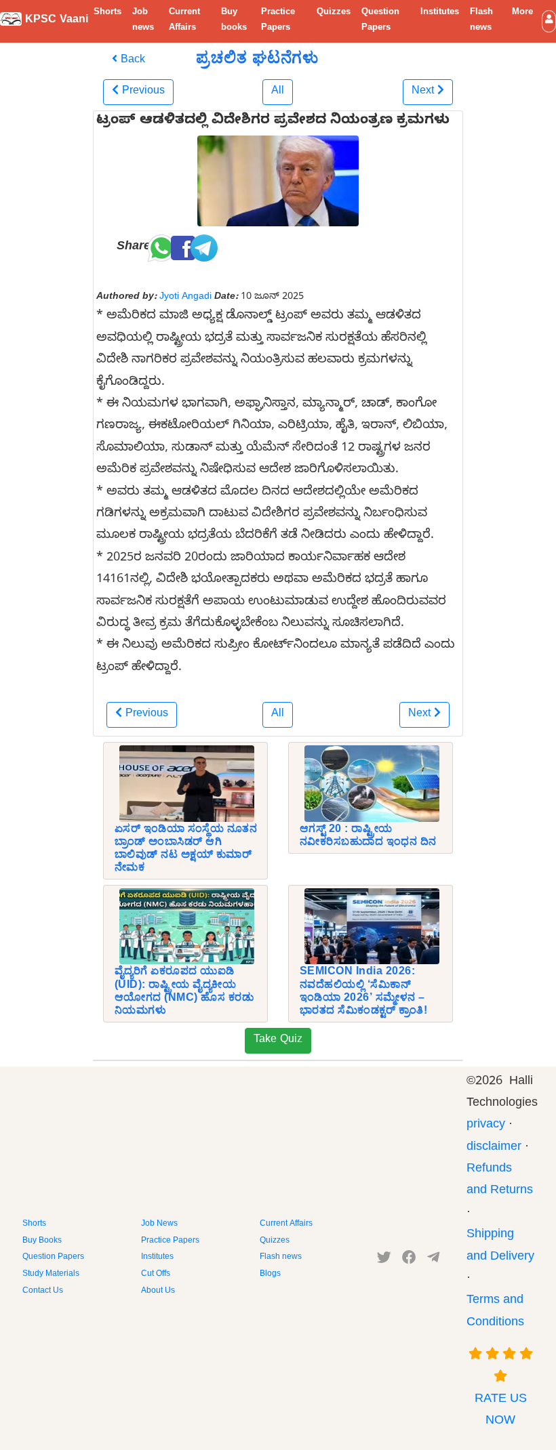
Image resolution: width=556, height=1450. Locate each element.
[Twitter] (384, 1260)
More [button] (522, 13)
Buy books (234, 21)
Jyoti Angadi (185, 297)
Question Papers (380, 21)
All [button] (277, 92)
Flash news (481, 21)
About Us (158, 1291)
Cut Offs (155, 1274)
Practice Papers (278, 21)
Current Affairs (184, 21)
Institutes (439, 13)
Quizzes (334, 13)
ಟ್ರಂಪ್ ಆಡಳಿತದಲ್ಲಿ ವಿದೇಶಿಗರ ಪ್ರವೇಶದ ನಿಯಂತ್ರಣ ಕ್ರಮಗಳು (273, 122)
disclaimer (493, 1148)
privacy (485, 1125)
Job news (143, 21)
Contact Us (42, 1291)
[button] (549, 21)
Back (131, 61)
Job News (159, 1224)
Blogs (270, 1274)
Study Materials (50, 1274)
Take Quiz (278, 1040)
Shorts (107, 13)
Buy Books (42, 1241)
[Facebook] (409, 1260)
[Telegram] (433, 1260)
